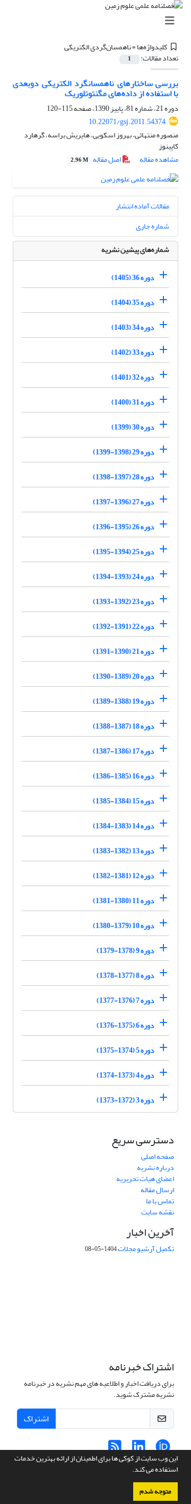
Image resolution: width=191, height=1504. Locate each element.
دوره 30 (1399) (132, 427)
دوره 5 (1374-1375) (125, 1050)
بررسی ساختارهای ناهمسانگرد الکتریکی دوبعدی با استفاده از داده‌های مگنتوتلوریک (95, 88)
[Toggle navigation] (99, 21)
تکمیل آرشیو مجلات (146, 1248)
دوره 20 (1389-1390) (123, 676)
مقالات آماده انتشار (142, 206)
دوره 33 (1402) (132, 352)
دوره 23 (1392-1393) (123, 601)
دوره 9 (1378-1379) (125, 950)
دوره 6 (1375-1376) (125, 1025)
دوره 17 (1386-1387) (123, 751)
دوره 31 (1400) (132, 402)
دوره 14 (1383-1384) (123, 826)
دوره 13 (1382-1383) (123, 851)
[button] (129, 1470)
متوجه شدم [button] (155, 1491)
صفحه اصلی (157, 1156)
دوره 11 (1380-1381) (123, 901)
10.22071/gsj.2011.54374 (127, 122)
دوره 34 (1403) (132, 327)
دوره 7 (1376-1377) (125, 1000)
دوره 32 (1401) (132, 377)
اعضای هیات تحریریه (145, 1178)
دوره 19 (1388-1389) (123, 701)
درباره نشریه (155, 1167)
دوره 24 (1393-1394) (123, 577)
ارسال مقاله (157, 1190)
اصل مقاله (96, 159)
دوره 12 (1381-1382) (123, 876)
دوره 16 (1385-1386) (123, 776)
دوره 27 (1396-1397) (123, 502)
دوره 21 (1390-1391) (123, 651)
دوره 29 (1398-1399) (123, 452)
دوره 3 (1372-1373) (125, 1100)
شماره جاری (152, 226)
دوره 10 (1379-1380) (123, 926)
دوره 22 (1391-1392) (123, 626)
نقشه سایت (157, 1212)
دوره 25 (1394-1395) (123, 552)
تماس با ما (160, 1201)
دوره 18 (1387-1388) (123, 726)
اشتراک (36, 1419)
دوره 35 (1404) (132, 302)
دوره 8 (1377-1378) (125, 975)
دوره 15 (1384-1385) (123, 801)
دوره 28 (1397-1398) (123, 477)
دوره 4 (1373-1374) (125, 1075)
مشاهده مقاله (159, 159)
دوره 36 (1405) (132, 277)
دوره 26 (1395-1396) (123, 527)
